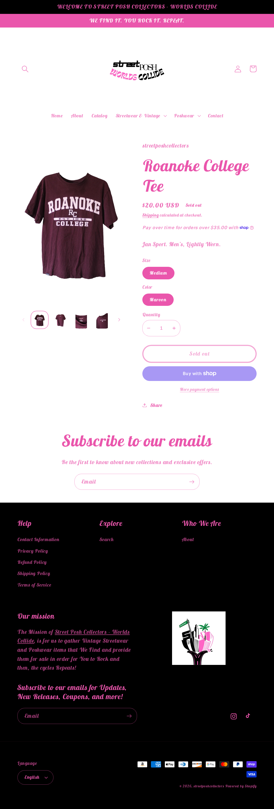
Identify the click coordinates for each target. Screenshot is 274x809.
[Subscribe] (191, 482)
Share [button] (156, 405)
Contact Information (38, 539)
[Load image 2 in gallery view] (60, 320)
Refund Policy (32, 562)
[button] (25, 68)
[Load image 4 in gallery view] (102, 320)
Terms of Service (34, 585)
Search (107, 539)
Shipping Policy (33, 573)
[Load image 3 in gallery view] (81, 320)
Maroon (158, 299)
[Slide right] (119, 320)
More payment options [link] (199, 389)
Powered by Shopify (241, 786)
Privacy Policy (32, 551)
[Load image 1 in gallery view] (39, 320)
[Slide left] (23, 320)
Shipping (150, 215)
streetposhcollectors (208, 786)
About (188, 539)
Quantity (151, 315)
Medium (158, 273)
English (32, 777)
